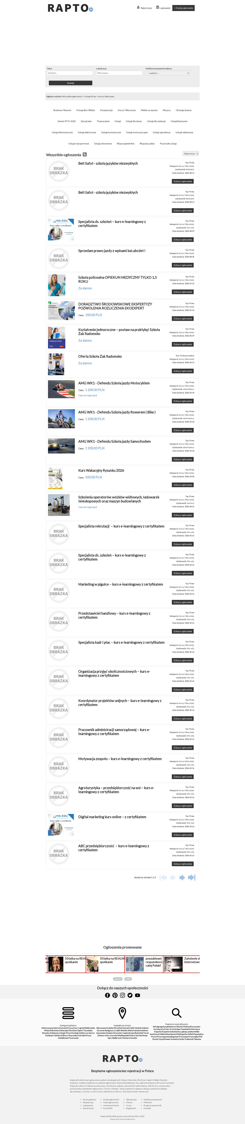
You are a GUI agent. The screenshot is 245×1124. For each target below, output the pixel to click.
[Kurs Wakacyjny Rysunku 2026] (55, 488)
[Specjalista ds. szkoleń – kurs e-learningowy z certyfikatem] (61, 239)
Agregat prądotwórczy (166, 1026)
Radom (109, 1033)
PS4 (200, 1036)
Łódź (132, 1028)
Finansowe (73, 1038)
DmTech (190, 503)
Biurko (180, 1026)
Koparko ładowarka (171, 1031)
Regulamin (131, 1108)
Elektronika (90, 1028)
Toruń (146, 1033)
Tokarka (197, 1039)
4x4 (154, 1026)
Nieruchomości (60, 1028)
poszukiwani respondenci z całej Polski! (155, 962)
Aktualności (131, 1099)
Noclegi (74, 1033)
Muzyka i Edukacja (50, 1033)
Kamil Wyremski (128, 1119)
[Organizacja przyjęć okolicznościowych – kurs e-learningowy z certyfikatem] (59, 689)
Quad (161, 1039)
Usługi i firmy (90, 96)
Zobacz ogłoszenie (183, 181)
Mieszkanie (170, 1034)
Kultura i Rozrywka (69, 1035)
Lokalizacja (101, 68)
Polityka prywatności (153, 1099)
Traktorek (188, 1039)
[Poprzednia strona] (173, 878)
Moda (47, 1030)
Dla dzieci (73, 1030)
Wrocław (118, 1028)
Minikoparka (182, 1034)
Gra (171, 1029)
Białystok (138, 1033)
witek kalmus (188, 389)
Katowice (137, 1030)
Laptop (183, 1031)
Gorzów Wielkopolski (119, 1035)
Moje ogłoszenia (110, 1102)
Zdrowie (82, 1035)
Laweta (190, 1031)
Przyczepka (193, 1036)
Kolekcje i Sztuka (52, 1035)
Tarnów (138, 1035)
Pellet (190, 1034)
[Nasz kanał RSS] (84, 155)
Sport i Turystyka (85, 1030)
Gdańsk (138, 1028)
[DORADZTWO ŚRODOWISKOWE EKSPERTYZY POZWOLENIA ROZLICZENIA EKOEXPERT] (61, 319)
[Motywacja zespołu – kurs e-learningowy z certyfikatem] (59, 776)
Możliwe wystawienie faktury (159, 68)
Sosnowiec (101, 1033)
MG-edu (190, 228)
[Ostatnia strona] (191, 878)
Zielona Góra (103, 1035)
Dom (166, 1029)
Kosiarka (175, 1039)
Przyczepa (183, 1036)
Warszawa (101, 1028)
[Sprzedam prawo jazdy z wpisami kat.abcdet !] (59, 268)
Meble (162, 1034)
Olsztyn (125, 1038)
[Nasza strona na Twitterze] (130, 995)
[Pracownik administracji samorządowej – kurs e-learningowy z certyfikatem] (59, 747)
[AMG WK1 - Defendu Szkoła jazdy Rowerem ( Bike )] (61, 427)
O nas (129, 1105)
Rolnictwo (54, 1030)
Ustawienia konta (111, 1105)
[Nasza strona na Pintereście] (115, 995)
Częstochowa (128, 1033)
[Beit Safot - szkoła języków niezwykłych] (59, 181)
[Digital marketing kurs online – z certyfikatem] (61, 834)
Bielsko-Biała (127, 1030)
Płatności (148, 1102)
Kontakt (147, 1108)
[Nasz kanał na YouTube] (137, 995)
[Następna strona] (182, 878)
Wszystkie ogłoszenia (72, 96)
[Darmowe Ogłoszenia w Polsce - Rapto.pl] (70, 1)
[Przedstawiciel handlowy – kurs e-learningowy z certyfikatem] (59, 631)
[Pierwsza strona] (163, 878)
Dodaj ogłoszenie (111, 1099)
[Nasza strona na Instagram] (122, 995)
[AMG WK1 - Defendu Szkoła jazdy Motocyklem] (61, 397)
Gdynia (145, 1028)
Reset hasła (88, 1108)
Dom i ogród (78, 1028)
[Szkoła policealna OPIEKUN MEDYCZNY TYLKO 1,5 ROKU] (56, 295)
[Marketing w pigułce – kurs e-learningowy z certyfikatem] (59, 602)
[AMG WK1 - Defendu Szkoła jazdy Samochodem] (61, 452)
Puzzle (155, 1039)
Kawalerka (186, 1029)
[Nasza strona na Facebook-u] (107, 995)
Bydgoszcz (110, 1030)
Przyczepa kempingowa (167, 1036)
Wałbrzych (117, 1038)
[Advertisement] (122, 40)
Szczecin (101, 1030)
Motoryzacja (47, 1028)
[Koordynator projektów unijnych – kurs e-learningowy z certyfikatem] (59, 718)
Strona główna (89, 1099)
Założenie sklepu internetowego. (195, 960)
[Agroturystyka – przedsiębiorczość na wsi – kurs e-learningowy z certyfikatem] (59, 805)
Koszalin (133, 1038)
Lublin (117, 1030)
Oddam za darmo (87, 1033)
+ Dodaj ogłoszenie (183, 8)
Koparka (158, 1031)
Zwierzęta (63, 1030)
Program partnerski (153, 1105)
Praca (70, 1028)
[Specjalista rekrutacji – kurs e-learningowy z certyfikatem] (59, 544)
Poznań (125, 1028)
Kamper (177, 1029)
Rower (167, 1039)
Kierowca (195, 1029)
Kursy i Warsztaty (106, 96)
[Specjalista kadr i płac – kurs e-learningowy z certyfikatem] (59, 660)
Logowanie (165, 8)
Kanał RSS (107, 1108)
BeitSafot (190, 169)
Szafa (181, 1039)
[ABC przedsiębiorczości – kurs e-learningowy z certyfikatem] (59, 864)
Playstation (198, 1034)
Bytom (145, 1030)
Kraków (109, 1028)
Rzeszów (117, 1033)
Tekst (49, 68)
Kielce (132, 1035)
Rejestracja (146, 8)
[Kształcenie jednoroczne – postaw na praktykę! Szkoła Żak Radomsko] (56, 347)
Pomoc (129, 1102)
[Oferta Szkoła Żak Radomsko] (56, 374)
